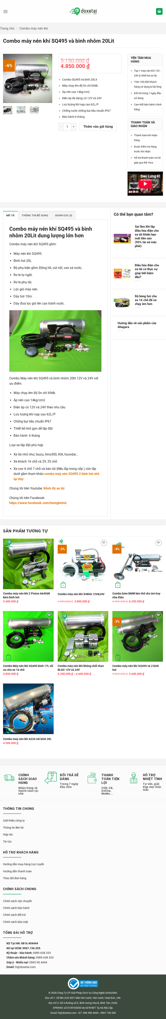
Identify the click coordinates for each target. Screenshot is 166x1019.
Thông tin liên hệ (13, 827)
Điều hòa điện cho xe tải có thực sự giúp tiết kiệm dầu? (147, 271)
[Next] (46, 78)
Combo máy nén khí (33, 28)
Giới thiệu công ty (14, 820)
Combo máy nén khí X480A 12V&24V (81, 594)
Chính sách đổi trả (14, 914)
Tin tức (7, 841)
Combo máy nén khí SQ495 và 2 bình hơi (135, 668)
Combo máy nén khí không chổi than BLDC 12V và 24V (81, 668)
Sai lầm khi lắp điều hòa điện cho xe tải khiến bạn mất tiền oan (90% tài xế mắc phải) (147, 236)
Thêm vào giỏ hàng (98, 126)
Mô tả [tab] (10, 215)
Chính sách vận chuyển (17, 901)
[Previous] (9, 78)
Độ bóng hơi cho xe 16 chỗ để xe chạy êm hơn (146, 300)
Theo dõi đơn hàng (14, 878)
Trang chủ (7, 28)
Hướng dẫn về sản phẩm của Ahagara (137, 325)
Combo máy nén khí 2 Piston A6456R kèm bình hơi (26, 595)
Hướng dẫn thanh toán (17, 871)
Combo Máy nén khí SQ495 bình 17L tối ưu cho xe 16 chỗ (28, 668)
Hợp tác (8, 834)
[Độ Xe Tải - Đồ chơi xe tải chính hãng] (83, 11)
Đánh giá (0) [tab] (63, 215)
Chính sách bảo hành (16, 908)
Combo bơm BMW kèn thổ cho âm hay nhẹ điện (136, 595)
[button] (5, 11)
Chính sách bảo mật (15, 921)
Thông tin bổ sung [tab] (35, 215)
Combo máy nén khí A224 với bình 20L (27, 739)
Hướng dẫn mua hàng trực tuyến (23, 864)
